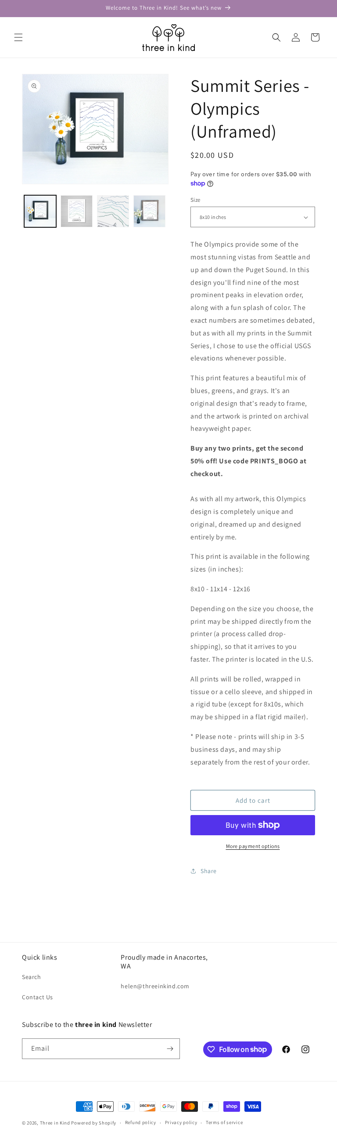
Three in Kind (55, 1123)
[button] (18, 37)
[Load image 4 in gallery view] (149, 211)
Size (195, 200)
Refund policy (140, 1122)
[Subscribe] (169, 1048)
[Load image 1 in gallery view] (40, 211)
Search (31, 977)
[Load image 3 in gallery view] (113, 211)
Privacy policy (181, 1122)
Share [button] (209, 871)
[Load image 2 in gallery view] (77, 211)
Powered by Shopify (93, 1123)
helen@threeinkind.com (155, 986)
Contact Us (37, 997)
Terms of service (224, 1122)
